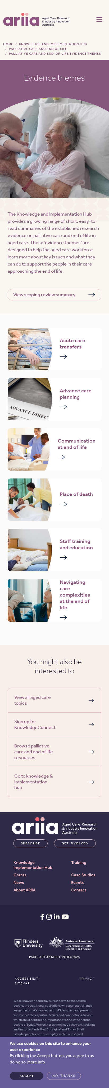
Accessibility (27, 978)
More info (36, 1061)
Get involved (75, 843)
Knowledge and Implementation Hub (53, 44)
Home (8, 44)
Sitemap (22, 983)
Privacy (87, 978)
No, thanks (63, 1076)
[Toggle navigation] (99, 19)
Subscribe (30, 843)
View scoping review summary (44, 294)
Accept (27, 1076)
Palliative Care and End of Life (38, 49)
